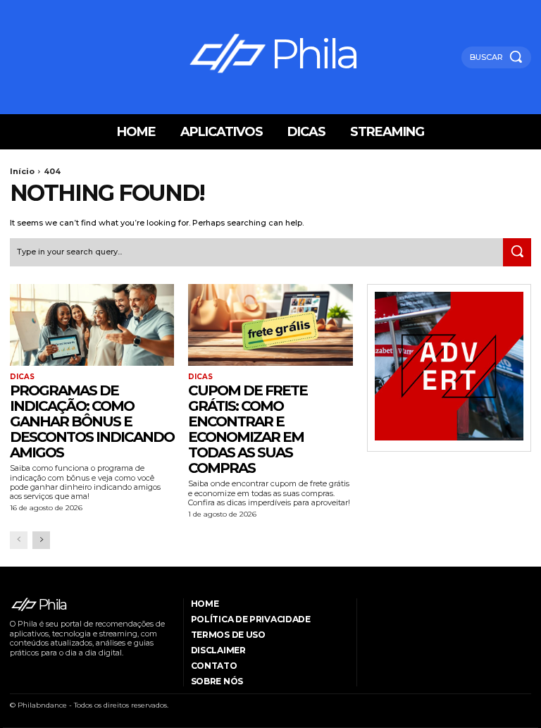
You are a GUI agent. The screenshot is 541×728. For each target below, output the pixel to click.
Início (22, 171)
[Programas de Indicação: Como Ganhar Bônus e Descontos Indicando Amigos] (92, 325)
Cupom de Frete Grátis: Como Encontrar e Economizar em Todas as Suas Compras (247, 429)
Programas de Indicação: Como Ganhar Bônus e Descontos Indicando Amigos (92, 421)
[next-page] (41, 540)
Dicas (22, 377)
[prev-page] (18, 540)
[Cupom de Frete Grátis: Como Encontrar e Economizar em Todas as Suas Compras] (270, 325)
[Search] (517, 252)
